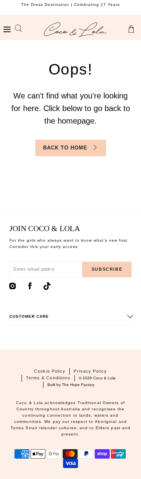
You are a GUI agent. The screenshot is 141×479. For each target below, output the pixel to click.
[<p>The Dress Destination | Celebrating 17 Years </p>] (70, 7)
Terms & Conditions (48, 377)
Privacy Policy (90, 371)
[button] (7, 30)
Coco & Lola (104, 378)
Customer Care (29, 316)
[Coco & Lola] (75, 29)
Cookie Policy (49, 371)
